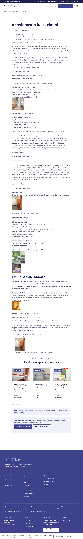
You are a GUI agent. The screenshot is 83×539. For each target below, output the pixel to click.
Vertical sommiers (32, 57)
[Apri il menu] (77, 6)
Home (5, 11)
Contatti (45, 484)
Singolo (26, 482)
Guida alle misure (48, 481)
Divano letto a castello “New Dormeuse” (46, 325)
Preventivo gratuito (65, 6)
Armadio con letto (29, 493)
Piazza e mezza (28, 480)
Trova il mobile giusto (49, 478)
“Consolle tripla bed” (61, 195)
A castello (26, 485)
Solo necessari (59, 536)
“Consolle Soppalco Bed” (30, 213)
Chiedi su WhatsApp (41, 426)
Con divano (27, 488)
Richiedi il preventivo (23, 426)
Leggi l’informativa (33, 537)
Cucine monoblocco (9, 477)
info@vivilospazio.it (31, 526)
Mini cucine (7, 482)
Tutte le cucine (8, 485)
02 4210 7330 (64, 1)
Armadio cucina (8, 480)
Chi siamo (46, 476)
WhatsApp (76, 1)
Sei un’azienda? (42, 1)
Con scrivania (27, 491)
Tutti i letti (15, 404)
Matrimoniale (27, 477)
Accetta (69, 536)
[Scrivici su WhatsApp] (51, 6)
